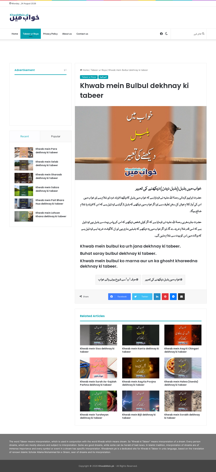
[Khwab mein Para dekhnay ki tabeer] (24, 152)
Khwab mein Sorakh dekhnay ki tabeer (182, 416)
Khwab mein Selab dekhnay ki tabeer (47, 163)
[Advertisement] (108, 50)
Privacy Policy (50, 33)
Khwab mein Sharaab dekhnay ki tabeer (49, 176)
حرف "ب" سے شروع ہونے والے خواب (117, 279)
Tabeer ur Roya (30, 33)
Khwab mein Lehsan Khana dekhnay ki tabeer (51, 214)
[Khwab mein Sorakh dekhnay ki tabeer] (182, 401)
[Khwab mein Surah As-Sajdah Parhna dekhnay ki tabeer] (98, 367)
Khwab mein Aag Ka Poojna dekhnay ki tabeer (139, 383)
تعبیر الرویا (103, 77)
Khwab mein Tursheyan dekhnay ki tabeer (94, 416)
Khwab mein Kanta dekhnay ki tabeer (140, 350)
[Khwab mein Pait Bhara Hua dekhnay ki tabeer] (24, 203)
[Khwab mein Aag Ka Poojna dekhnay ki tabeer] (140, 367)
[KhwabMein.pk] (24, 17)
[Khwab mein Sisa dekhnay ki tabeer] (98, 335)
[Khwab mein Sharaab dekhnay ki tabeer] (24, 178)
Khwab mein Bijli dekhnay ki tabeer (139, 416)
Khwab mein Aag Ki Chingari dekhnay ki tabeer (181, 350)
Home (15, 33)
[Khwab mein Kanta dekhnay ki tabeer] (140, 335)
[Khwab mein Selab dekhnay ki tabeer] (24, 165)
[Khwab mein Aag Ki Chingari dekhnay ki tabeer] (182, 335)
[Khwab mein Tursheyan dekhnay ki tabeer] (98, 401)
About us (67, 33)
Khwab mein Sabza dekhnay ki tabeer (47, 189)
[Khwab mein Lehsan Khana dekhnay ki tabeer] (24, 216)
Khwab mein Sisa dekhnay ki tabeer (97, 350)
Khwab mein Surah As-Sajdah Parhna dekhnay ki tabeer (98, 383)
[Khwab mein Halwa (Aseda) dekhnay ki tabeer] (182, 367)
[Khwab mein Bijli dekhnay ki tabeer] (140, 401)
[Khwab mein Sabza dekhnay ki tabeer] (24, 191)
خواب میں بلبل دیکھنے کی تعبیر (162, 279)
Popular (55, 136)
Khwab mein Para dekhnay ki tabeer (47, 150)
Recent (24, 136)
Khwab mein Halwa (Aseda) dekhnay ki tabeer (181, 383)
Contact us (82, 33)
